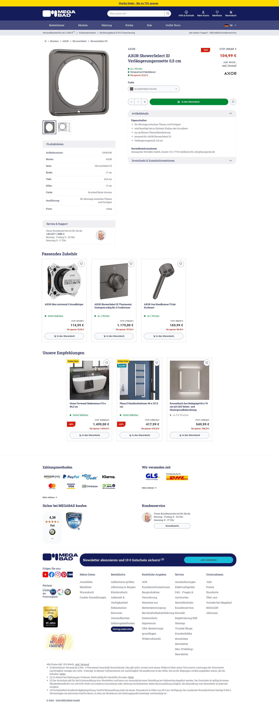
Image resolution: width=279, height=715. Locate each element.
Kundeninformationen (156, 587)
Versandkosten (120, 618)
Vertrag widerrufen (122, 629)
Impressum (149, 623)
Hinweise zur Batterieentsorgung (154, 605)
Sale (149, 25)
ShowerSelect (79, 41)
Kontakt (180, 612)
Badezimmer (56, 25)
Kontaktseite (172, 526)
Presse (210, 587)
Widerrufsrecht (151, 638)
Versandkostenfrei (58, 32)
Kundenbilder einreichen (183, 636)
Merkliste (85, 587)
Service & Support (57, 223)
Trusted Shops (183, 628)
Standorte (212, 592)
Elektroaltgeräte (185, 587)
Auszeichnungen (185, 581)
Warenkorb (87, 592)
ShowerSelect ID (99, 41)
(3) (162, 559)
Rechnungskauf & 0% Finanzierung (117, 32)
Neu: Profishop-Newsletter (184, 651)
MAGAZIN (212, 607)
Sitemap (180, 623)
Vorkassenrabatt (87, 32)
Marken (83, 25)
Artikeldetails (140, 113)
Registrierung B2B (186, 618)
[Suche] (168, 13)
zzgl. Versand (82, 664)
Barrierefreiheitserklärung (158, 612)
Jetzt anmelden (209, 560)
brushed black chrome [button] (145, 89)
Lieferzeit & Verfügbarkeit (119, 600)
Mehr (63, 673)
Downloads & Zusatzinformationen (153, 160)
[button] (186, 13)
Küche (129, 25)
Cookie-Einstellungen (93, 597)
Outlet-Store (173, 25)
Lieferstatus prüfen (122, 581)
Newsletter (181, 643)
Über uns (211, 597)
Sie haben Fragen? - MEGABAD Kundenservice (212, 32)
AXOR (65, 41)
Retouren (116, 612)
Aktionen (212, 612)
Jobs (209, 581)
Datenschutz (149, 618)
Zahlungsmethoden (123, 623)
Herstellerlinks (184, 602)
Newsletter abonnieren (123, 560)
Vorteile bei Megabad (219, 602)
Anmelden (86, 581)
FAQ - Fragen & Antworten (184, 594)
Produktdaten (55, 144)
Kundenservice (184, 607)
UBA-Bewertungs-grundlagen (153, 631)
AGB (144, 581)
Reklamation (119, 607)
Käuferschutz (119, 592)
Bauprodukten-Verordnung (151, 594)
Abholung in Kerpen (123, 587)
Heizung (107, 25)
